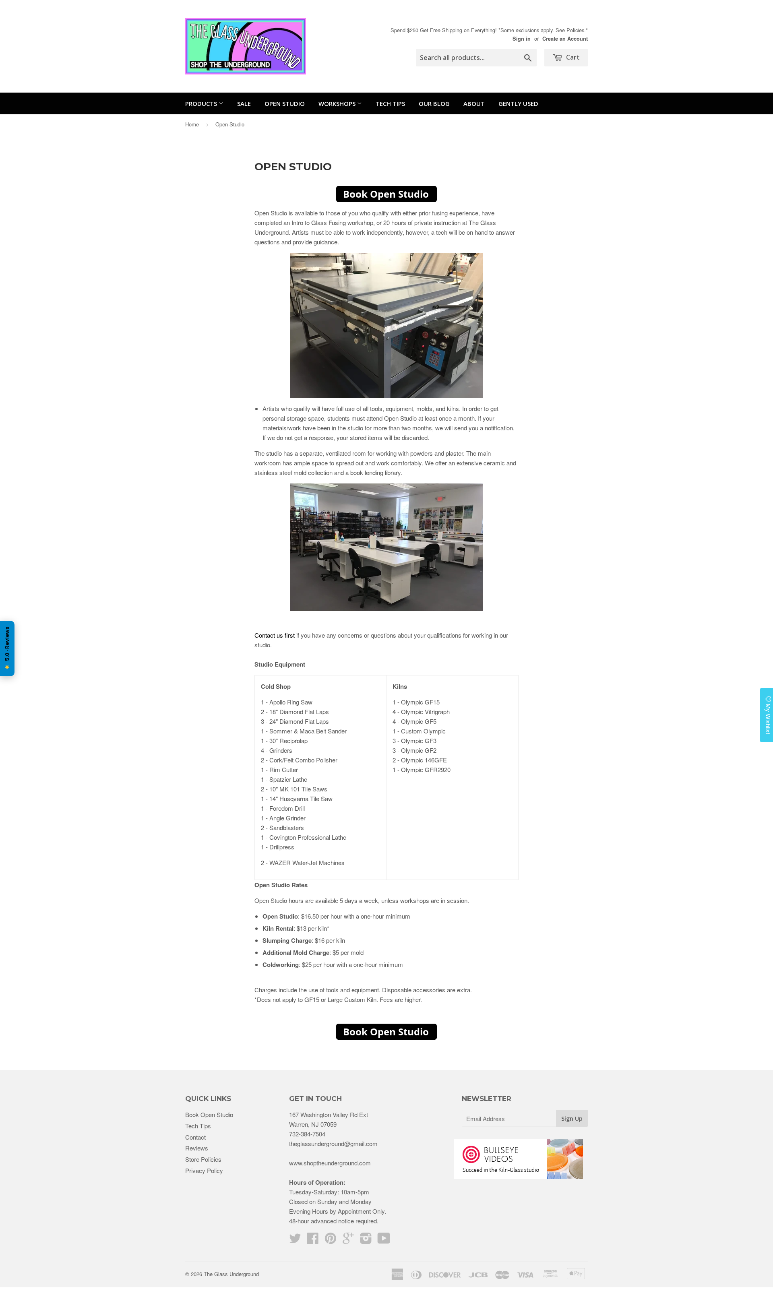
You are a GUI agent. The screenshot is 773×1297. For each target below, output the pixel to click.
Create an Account (565, 38)
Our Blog (434, 103)
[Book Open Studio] (386, 194)
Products (202, 103)
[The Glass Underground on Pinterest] (330, 1240)
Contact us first (274, 635)
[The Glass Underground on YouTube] (384, 1240)
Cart (572, 57)
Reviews (196, 1148)
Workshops (337, 103)
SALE (244, 103)
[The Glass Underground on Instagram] (366, 1240)
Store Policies (203, 1159)
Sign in (522, 38)
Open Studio (285, 103)
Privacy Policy (204, 1170)
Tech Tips (390, 103)
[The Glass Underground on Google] (348, 1240)
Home (192, 124)
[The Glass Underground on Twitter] (295, 1240)
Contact (195, 1137)
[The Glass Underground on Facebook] (313, 1240)
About (474, 103)
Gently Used (518, 103)
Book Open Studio (209, 1114)
